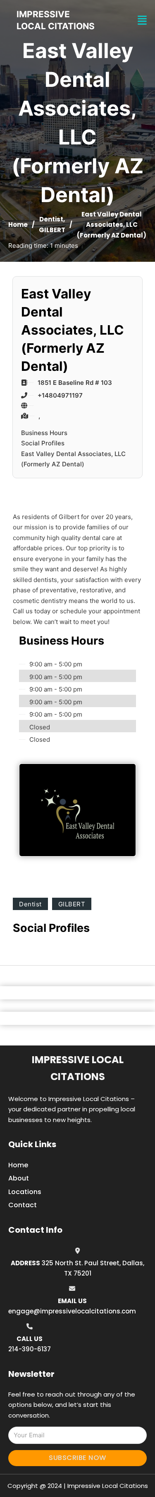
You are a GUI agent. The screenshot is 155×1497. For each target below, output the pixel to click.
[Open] (142, 20)
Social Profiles (42, 443)
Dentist (51, 219)
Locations (24, 1192)
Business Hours (44, 433)
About (18, 1178)
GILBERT (52, 230)
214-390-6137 (29, 1349)
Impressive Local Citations (78, 1068)
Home (18, 224)
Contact (22, 1205)
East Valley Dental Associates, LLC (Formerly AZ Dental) (73, 459)
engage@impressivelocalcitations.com (72, 1311)
